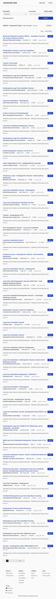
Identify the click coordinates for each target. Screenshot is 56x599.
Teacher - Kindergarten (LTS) (13, 215)
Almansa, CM (18, 376)
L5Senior (39, 77)
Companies (22, 573)
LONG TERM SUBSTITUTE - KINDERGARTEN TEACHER (22, 163)
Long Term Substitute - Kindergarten (16, 387)
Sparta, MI (24, 535)
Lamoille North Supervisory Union (12, 299)
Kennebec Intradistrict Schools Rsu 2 (13, 458)
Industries (21, 580)
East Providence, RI (31, 242)
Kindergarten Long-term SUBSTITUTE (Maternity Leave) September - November (22, 427)
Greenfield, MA (22, 389)
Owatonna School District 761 (11, 312)
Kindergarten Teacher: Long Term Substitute (18, 50)
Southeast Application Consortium (13, 401)
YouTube (9, 588)
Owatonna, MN (26, 312)
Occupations (22, 578)
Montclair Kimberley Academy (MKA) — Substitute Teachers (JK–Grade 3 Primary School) (24, 37)
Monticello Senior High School (11, 217)
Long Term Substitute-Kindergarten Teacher (18, 126)
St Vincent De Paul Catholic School (13, 77)
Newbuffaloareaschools (10, 192)
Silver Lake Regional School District (13, 115)
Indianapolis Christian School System (13, 337)
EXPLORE (42, 3)
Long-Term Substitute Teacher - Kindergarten (19, 269)
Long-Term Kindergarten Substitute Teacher (18, 203)
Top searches (9, 575)
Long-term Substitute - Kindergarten (16, 101)
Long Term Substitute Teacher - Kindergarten (19, 190)
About (32, 573)
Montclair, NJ (27, 40)
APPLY (50, 36)
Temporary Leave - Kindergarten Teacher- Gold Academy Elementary (23, 177)
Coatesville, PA (25, 349)
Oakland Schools (8, 485)
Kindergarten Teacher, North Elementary (17, 508)
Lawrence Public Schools (10, 165)
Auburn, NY (20, 153)
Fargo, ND (23, 271)
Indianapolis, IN (22, 179)
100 (20, 561)
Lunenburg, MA (24, 430)
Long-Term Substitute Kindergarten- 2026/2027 (20, 374)
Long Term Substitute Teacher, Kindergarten (18, 347)
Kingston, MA (29, 115)
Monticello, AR (26, 217)
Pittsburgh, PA (27, 229)
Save (49, 25)
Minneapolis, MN (29, 77)
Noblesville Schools (8, 510)
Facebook (10, 593)
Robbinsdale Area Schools (10, 473)
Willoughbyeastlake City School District (14, 140)
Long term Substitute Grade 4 (13, 240)
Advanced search (8, 18)
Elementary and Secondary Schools (39, 43)
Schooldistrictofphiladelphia (11, 349)
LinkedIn (9, 590)
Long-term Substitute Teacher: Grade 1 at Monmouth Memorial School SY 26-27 (25, 456)
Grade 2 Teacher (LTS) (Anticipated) (15, 113)
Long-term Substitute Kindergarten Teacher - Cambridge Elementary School (23, 296)
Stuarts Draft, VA (27, 364)
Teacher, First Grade (10, 63)
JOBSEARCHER (10, 3)
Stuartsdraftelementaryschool (11, 364)
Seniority (21, 582)
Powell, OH (26, 498)
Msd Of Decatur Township (10, 258)
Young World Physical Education (12, 498)
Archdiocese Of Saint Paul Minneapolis (14, 90)
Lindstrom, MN (26, 52)
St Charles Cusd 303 (9, 153)
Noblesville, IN (20, 510)
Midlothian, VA (26, 204)
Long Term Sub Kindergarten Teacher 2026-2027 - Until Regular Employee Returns (22, 282)
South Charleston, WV (33, 548)
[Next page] (23, 561)
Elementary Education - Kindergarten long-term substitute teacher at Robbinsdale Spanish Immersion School (23, 470)
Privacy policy (46, 575)
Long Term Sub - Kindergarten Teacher (16, 399)
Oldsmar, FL (22, 65)
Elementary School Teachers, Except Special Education (16, 43)
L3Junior (32, 165)
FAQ (32, 578)
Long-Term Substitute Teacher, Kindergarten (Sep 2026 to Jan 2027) (25, 413)
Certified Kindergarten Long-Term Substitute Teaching (22, 496)
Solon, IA (26, 523)
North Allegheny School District (12, 229)
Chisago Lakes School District (11, 52)
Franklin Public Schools (9, 389)
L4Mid (34, 40)
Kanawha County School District (12, 285)
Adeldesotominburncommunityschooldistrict (16, 444)
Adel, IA (33, 444)
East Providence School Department (13, 242)
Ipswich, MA (25, 128)
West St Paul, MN (32, 90)
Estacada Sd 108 (7, 376)
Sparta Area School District (11, 535)
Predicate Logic (7, 324)
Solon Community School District (12, 523)
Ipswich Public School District (11, 128)
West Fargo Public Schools (10, 102)
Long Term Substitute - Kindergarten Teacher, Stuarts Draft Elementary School (24, 361)
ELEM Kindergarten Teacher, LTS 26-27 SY (18, 151)
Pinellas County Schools (10, 65)
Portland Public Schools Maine (11, 415)
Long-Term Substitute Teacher (13, 322)
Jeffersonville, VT (29, 299)
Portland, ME (26, 415)
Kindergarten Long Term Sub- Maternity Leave (19, 533)
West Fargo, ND (24, 102)
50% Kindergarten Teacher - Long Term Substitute (20, 228)
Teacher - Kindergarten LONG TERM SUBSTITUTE (20, 546)
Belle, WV (26, 285)
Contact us (34, 575)
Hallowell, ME (30, 458)
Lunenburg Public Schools (10, 430)
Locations (21, 575)
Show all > (35, 25)
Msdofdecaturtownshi (9, 179)
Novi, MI (17, 485)
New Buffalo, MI (23, 192)
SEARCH (45, 18)
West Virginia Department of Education (14, 548)
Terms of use (46, 573)
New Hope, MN (24, 473)
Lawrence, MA (23, 165)
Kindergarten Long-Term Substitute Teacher (18, 75)
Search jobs (9, 573)
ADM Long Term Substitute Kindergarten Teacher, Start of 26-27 (24, 441)
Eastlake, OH (31, 140)
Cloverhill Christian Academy (11, 204)
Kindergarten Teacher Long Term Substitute (18, 310)
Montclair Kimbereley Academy (12, 40)
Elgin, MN (27, 401)
